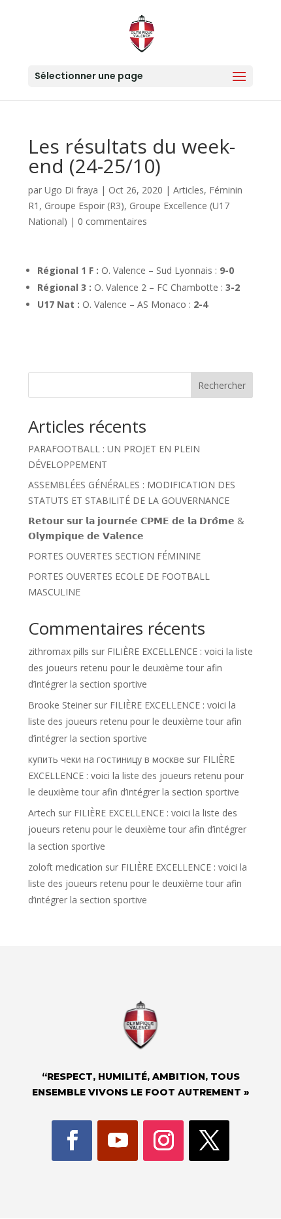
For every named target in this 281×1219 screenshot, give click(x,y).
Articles (188, 190)
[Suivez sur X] (209, 1140)
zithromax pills (58, 651)
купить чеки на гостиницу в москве (106, 759)
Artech (42, 813)
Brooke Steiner (59, 705)
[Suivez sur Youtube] (117, 1140)
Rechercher (222, 385)
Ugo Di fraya (71, 190)
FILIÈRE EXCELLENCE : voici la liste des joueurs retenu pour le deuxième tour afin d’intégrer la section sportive (140, 667)
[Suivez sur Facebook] (72, 1140)
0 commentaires (112, 221)
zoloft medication (65, 867)
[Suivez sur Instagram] (163, 1140)
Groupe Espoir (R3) (84, 205)
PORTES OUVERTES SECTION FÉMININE (114, 556)
